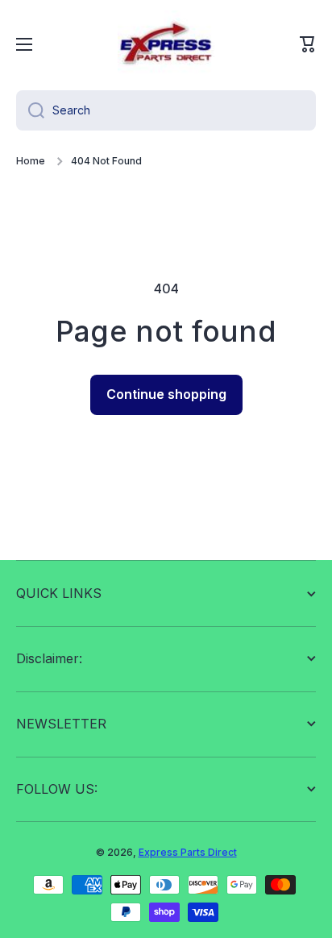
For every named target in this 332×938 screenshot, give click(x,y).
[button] (308, 44)
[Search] (30, 110)
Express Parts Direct (188, 852)
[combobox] (166, 110)
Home (30, 161)
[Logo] (166, 44)
